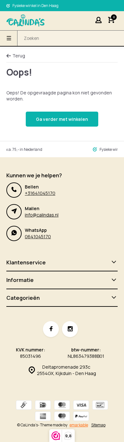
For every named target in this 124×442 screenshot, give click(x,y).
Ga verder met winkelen (62, 119)
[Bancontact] (100, 405)
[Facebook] (51, 329)
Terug (18, 56)
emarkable (79, 425)
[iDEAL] (43, 405)
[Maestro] (62, 417)
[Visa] (81, 405)
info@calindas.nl (42, 215)
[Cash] (24, 405)
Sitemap (98, 425)
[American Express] (43, 417)
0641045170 (38, 236)
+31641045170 (40, 193)
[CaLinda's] (25, 20)
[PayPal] (81, 417)
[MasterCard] (62, 405)
